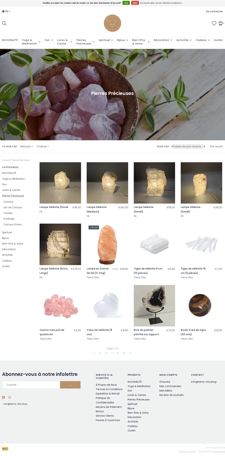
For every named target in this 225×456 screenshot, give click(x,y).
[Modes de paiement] (5, 449)
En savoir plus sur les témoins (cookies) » (161, 3)
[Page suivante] (130, 353)
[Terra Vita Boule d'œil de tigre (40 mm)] (201, 305)
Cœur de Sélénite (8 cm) (99, 332)
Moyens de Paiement (109, 407)
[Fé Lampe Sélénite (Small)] (154, 183)
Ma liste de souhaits (171, 395)
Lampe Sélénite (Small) (144, 209)
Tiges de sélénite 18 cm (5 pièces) (193, 271)
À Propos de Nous (106, 385)
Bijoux (121, 40)
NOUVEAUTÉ (10, 40)
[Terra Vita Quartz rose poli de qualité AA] (60, 305)
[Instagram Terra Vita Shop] (9, 397)
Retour (100, 411)
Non (135, 3)
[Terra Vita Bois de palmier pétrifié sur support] (154, 305)
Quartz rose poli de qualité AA (52, 332)
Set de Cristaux (13, 207)
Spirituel (104, 40)
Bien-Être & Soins (138, 41)
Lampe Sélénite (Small (54, 207)
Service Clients (105, 416)
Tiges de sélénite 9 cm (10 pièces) (148, 271)
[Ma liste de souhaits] (214, 23)
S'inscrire (164, 382)
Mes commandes (170, 386)
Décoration (161, 40)
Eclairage (9, 218)
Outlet (218, 40)
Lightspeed (218, 451)
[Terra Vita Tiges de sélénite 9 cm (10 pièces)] (154, 244)
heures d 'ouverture (108, 420)
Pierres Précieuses (84, 41)
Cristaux (9, 202)
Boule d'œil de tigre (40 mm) (193, 332)
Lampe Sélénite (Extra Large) (54, 271)
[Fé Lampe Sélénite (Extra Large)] (60, 244)
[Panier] (220, 23)
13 (124, 353)
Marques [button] (25, 146)
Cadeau (201, 40)
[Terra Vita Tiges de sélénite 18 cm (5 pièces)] (201, 244)
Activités (182, 40)
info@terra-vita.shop (15, 403)
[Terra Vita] (112, 23)
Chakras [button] (42, 146)
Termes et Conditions (109, 389)
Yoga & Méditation (29, 41)
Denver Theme (187, 451)
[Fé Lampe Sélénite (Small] (60, 183)
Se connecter (214, 11)
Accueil (5, 160)
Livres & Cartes (62, 41)
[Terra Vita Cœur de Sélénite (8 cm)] (107, 305)
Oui (126, 3)
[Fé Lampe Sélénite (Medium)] (107, 183)
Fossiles (8, 213)
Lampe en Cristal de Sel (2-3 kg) (97, 271)
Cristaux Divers (13, 224)
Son (47, 40)
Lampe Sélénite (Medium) (97, 209)
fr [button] (6, 11)
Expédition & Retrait (108, 393)
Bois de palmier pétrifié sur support (146, 332)
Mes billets (165, 390)
